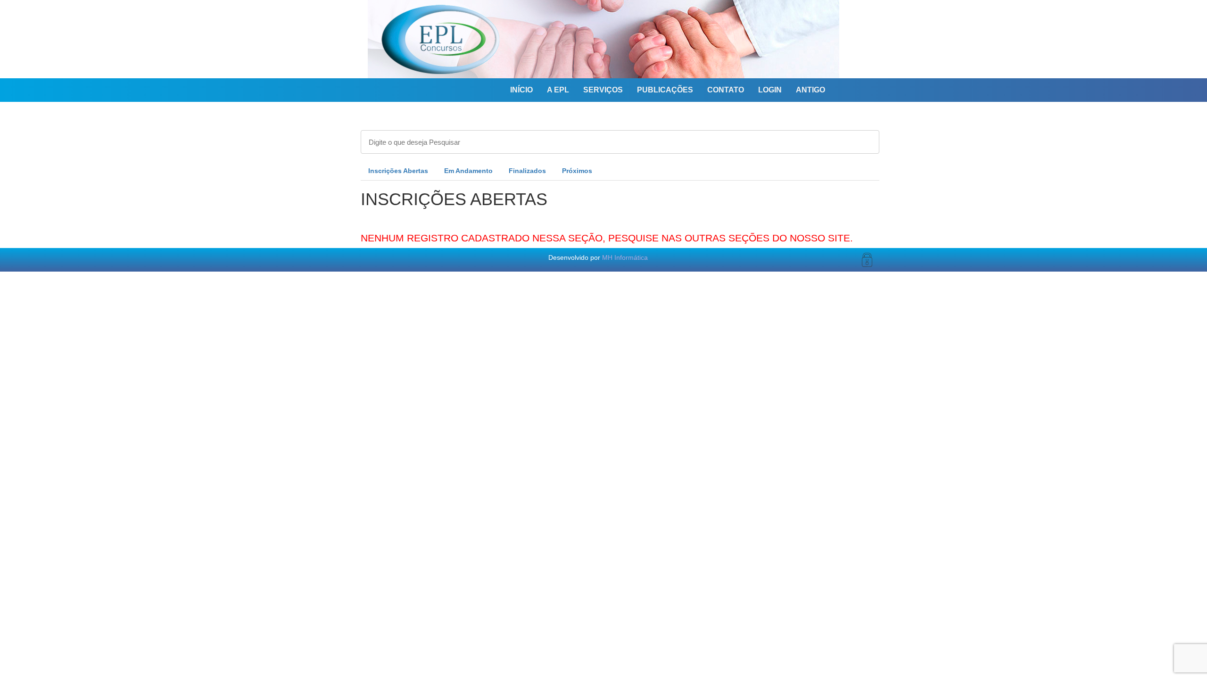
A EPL (558, 90)
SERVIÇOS (603, 90)
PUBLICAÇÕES (665, 90)
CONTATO (725, 90)
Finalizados (527, 170)
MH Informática (625, 257)
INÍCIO (521, 90)
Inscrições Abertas (398, 170)
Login (770, 90)
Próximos (577, 170)
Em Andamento (468, 170)
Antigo (810, 90)
